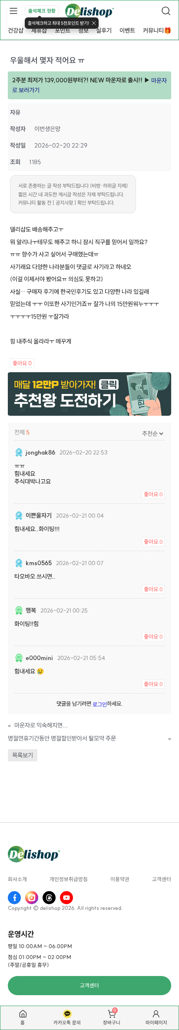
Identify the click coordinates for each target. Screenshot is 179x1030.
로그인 (100, 704)
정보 (83, 30)
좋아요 (22, 363)
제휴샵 (39, 30)
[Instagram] (31, 897)
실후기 (104, 30)
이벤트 (127, 30)
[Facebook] (14, 897)
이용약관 (119, 879)
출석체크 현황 (42, 11)
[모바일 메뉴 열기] (13, 11)
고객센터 (161, 879)
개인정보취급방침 (69, 879)
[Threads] (49, 897)
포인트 (62, 30)
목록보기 (22, 755)
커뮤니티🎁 (157, 30)
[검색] (166, 11)
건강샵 (15, 30)
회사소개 (17, 879)
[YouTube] (66, 897)
